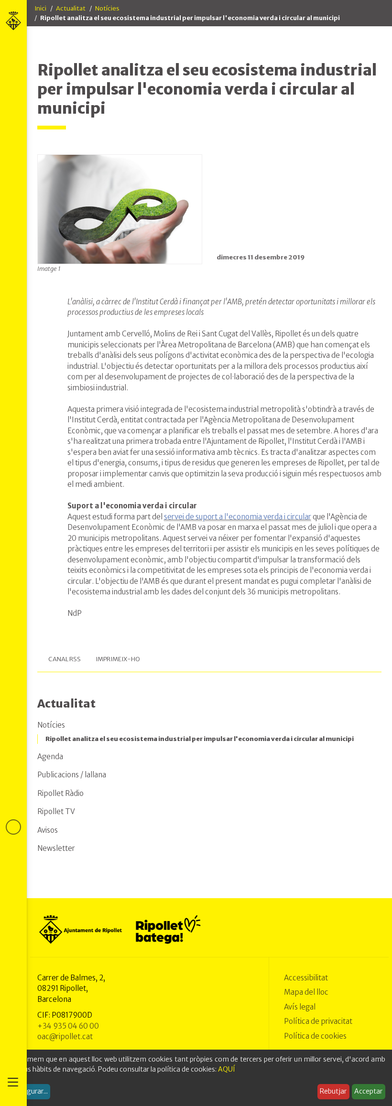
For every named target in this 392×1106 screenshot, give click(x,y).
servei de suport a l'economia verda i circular (237, 516)
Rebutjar (333, 1091)
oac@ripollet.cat (65, 1036)
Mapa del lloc (306, 992)
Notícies (107, 8)
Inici (40, 8)
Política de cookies (315, 1036)
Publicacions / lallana (71, 774)
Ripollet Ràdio (60, 793)
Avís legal (300, 1006)
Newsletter (56, 848)
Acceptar (368, 1091)
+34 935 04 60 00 (68, 1026)
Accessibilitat (306, 977)
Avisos (47, 830)
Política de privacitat (318, 1021)
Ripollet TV (56, 811)
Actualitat (71, 8)
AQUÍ (226, 1069)
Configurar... (29, 1091)
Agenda (50, 756)
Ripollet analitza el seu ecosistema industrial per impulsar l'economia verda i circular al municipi (199, 739)
